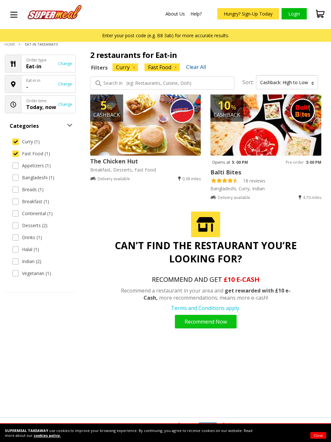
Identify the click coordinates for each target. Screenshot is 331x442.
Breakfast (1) (35, 201)
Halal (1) (30, 249)
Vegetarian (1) (36, 273)
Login (294, 14)
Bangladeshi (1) (38, 177)
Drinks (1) (32, 237)
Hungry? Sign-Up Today (248, 14)
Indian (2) (31, 261)
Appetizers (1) (36, 165)
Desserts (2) (35, 225)
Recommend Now (206, 321)
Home (10, 44)
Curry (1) (31, 141)
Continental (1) (37, 213)
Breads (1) (33, 189)
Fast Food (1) (36, 153)
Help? (196, 14)
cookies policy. (47, 435)
